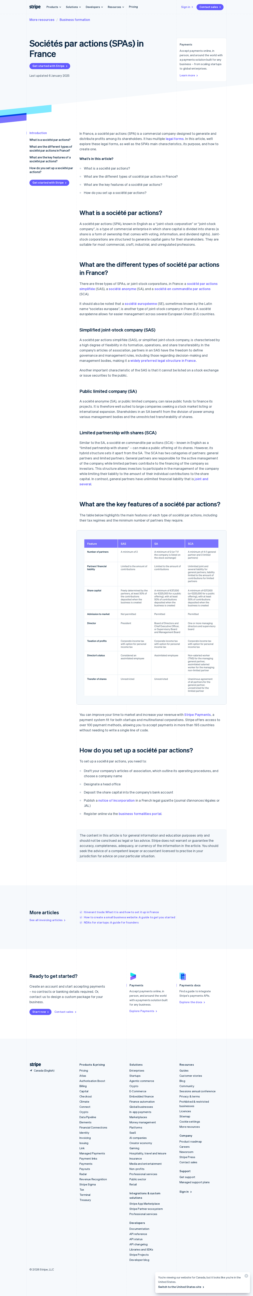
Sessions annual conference (197, 1091)
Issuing (83, 1143)
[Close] (246, 1276)
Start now (39, 1012)
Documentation (139, 1229)
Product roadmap (190, 1141)
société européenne (141, 303)
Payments (86, 1163)
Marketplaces (138, 1117)
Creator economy (140, 1143)
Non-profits (136, 1169)
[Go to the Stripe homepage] (34, 1064)
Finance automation (142, 1101)
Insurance (135, 1158)
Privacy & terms (189, 1096)
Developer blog (139, 1260)
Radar (83, 1174)
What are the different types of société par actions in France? (50, 148)
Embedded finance (141, 1096)
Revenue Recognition (93, 1179)
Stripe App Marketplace (144, 1203)
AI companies (138, 1138)
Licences (185, 1111)
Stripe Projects (139, 1254)
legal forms (175, 138)
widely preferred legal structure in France (163, 360)
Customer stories (190, 1075)
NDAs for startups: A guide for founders (111, 922)
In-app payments (140, 1112)
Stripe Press (187, 1157)
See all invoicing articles (46, 920)
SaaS (132, 1132)
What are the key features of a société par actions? (50, 159)
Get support (187, 1177)
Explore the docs (190, 1002)
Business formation (75, 19)
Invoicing (85, 1138)
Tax (81, 1189)
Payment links (88, 1158)
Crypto (83, 1112)
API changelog (138, 1244)
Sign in (185, 7)
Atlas (82, 1075)
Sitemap (184, 1116)
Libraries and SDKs (141, 1249)
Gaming (134, 1148)
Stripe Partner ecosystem (146, 1209)
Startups (135, 1075)
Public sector (137, 1179)
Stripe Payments (197, 714)
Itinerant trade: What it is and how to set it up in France (121, 912)
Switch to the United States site (179, 1287)
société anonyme (122, 289)
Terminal (85, 1195)
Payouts (84, 1169)
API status (136, 1239)
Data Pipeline (87, 1117)
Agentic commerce (141, 1081)
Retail (133, 1184)
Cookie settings (189, 1121)
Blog (182, 1081)
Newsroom (186, 1152)
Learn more (187, 75)
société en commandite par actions (182, 289)
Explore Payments (141, 1011)
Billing (83, 1086)
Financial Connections (93, 1127)
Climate (84, 1101)
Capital (83, 1091)
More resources (41, 19)
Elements (85, 1122)
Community (186, 1086)
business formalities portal (140, 813)
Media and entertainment (145, 1163)
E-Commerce (137, 1091)
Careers (184, 1146)
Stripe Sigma (87, 1184)
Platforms (135, 1127)
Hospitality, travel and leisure (147, 1153)
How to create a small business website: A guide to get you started (129, 917)
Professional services (143, 1174)
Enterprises (136, 1070)
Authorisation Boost (92, 1081)
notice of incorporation (116, 800)
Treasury (85, 1200)
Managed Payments (92, 1153)
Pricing (133, 6)
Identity (84, 1132)
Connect (84, 1107)
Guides (184, 1070)
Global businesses (141, 1107)
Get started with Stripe (48, 66)
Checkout (85, 1096)
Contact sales (208, 7)
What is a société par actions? (49, 140)
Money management (142, 1122)
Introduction (38, 133)
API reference (138, 1234)
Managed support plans (194, 1182)
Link (82, 1148)
